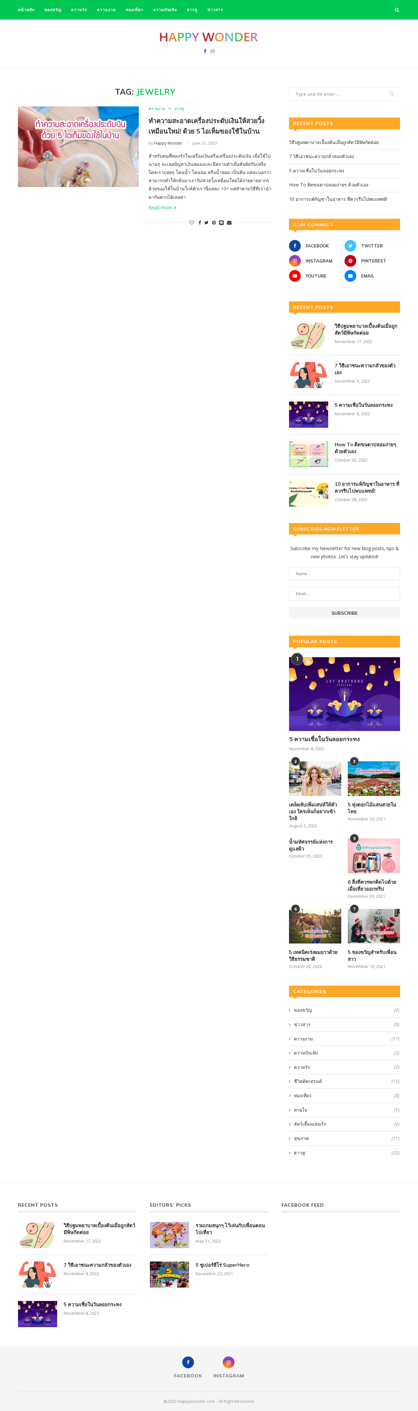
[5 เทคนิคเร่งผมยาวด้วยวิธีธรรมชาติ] (315, 926)
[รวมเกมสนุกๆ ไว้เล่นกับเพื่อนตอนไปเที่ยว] (169, 1235)
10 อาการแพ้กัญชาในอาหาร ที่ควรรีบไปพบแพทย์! (338, 199)
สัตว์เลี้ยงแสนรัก (346, 1124)
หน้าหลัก (26, 9)
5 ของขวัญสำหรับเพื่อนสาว (372, 955)
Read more (160, 207)
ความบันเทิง (165, 9)
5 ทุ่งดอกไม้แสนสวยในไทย (372, 808)
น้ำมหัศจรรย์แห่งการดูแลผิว (311, 845)
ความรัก (79, 9)
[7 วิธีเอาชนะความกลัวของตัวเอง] (308, 375)
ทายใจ (346, 1110)
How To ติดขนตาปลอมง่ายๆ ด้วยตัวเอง (328, 185)
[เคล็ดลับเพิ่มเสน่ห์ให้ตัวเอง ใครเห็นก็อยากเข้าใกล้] (315, 778)
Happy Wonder (168, 143)
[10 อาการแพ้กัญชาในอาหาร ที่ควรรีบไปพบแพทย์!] (308, 494)
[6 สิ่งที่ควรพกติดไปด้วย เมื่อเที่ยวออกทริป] (374, 855)
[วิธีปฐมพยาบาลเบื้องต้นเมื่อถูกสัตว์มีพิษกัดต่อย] (308, 336)
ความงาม (106, 9)
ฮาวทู (192, 9)
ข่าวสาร (215, 9)
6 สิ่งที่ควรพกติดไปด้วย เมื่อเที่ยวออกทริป (372, 885)
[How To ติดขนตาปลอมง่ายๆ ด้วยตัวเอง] (308, 454)
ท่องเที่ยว (134, 9)
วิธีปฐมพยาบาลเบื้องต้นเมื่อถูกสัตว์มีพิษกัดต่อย (334, 142)
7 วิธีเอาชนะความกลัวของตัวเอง (321, 156)
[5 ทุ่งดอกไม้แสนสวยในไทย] (374, 778)
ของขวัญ (52, 9)
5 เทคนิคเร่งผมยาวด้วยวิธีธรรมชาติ (313, 955)
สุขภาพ (346, 1138)
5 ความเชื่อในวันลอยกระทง (316, 170)
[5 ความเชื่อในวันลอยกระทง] (308, 415)
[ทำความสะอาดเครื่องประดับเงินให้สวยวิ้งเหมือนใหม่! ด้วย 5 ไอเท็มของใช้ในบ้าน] (78, 146)
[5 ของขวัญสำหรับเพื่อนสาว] (374, 926)
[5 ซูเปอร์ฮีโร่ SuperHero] (169, 1274)
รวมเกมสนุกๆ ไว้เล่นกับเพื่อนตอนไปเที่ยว (230, 1228)
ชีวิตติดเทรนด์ (346, 1081)
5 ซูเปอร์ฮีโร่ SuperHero (222, 1265)
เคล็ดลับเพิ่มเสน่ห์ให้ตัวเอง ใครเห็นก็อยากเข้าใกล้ (313, 811)
